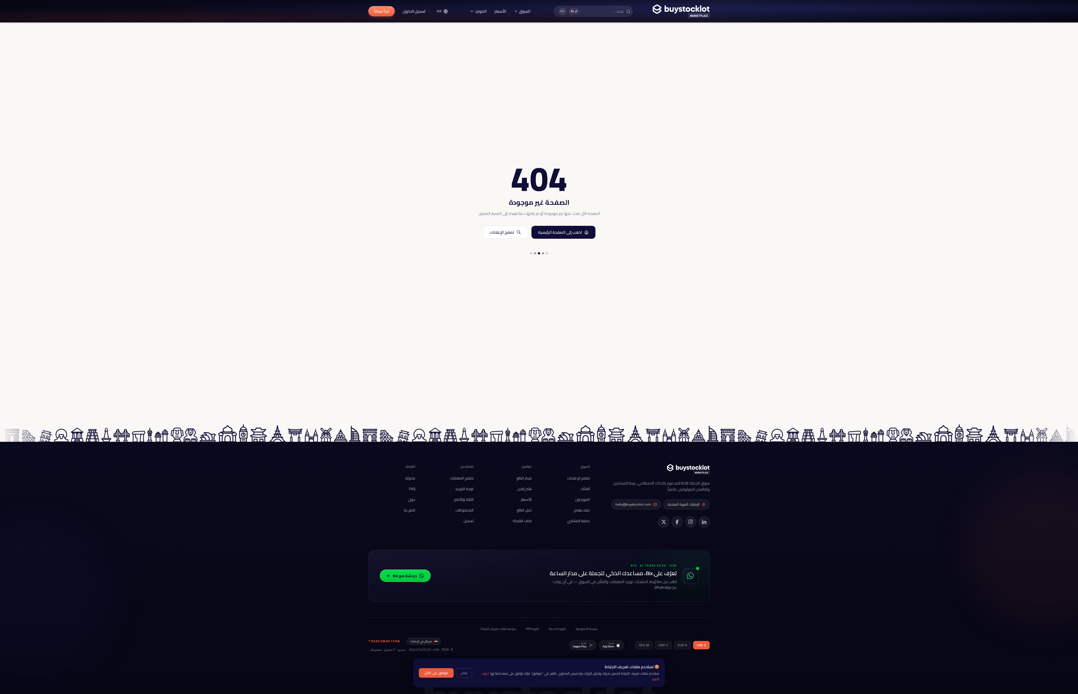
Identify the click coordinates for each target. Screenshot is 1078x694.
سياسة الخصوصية (587, 629)
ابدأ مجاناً (381, 11)
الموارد (481, 11)
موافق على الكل (436, 673)
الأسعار (500, 11)
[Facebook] (677, 521)
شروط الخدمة (557, 629)
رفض (464, 673)
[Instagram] (690, 521)
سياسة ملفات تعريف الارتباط (498, 629)
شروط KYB (532, 629)
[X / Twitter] (663, 521)
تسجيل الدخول (414, 11)
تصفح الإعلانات (502, 232)
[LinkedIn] (704, 521)
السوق (524, 11)
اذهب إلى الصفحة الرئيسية (560, 232)
